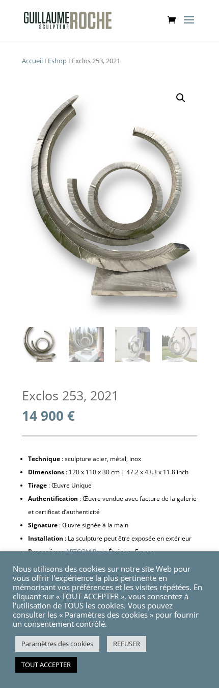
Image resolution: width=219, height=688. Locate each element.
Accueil (32, 60)
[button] (181, 98)
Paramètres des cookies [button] (57, 643)
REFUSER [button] (126, 643)
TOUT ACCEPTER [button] (46, 664)
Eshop (57, 60)
